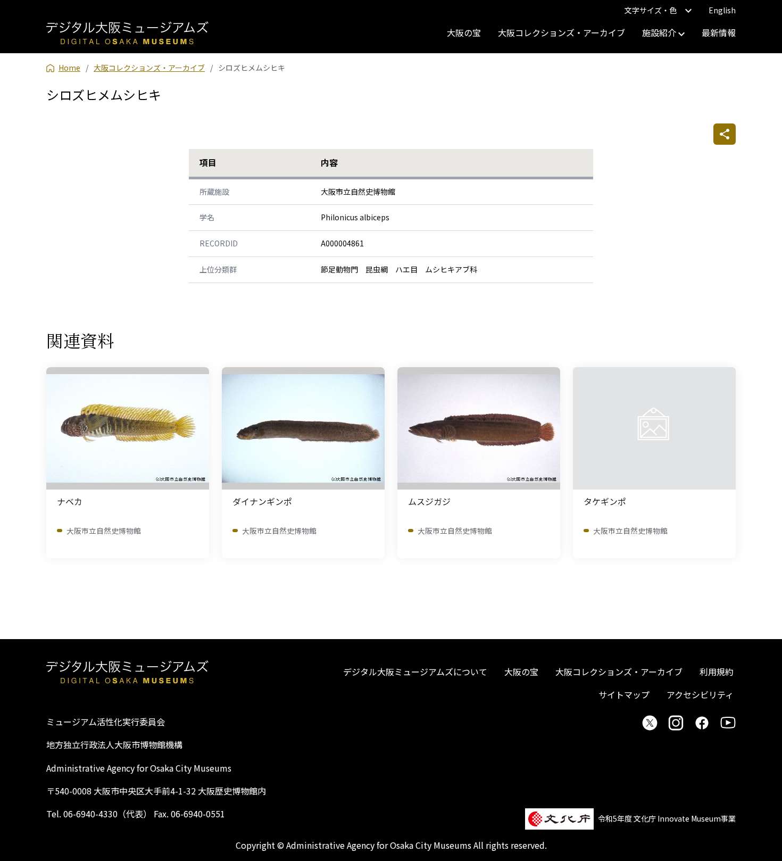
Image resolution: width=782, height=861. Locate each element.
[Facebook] (702, 723)
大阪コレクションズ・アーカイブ (561, 32)
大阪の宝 (464, 32)
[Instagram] (676, 723)
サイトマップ (624, 694)
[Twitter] (650, 723)
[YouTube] (728, 723)
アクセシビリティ (700, 694)
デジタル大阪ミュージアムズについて (415, 671)
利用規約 (717, 671)
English (722, 10)
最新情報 (719, 32)
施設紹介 (660, 32)
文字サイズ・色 (651, 10)
